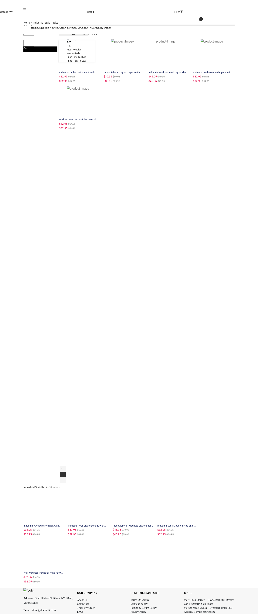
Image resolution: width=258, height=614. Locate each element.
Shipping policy (139, 603)
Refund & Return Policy (144, 607)
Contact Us (83, 603)
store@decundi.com (44, 610)
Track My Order (86, 607)
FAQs (80, 611)
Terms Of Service (140, 600)
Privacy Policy (138, 611)
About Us (82, 600)
